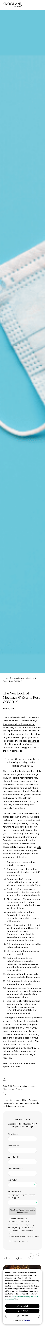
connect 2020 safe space (25, 1100)
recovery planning (11, 1103)
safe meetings (26, 1103)
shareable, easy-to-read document (20, 1034)
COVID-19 (7, 1086)
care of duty (8, 1100)
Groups (16, 1086)
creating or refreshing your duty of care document (21, 744)
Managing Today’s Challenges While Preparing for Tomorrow (20, 724)
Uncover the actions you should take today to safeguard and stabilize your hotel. (22, 762)
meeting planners (28, 1086)
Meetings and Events (12, 1089)
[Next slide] (38, 1256)
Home (5, 678)
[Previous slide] (31, 1256)
